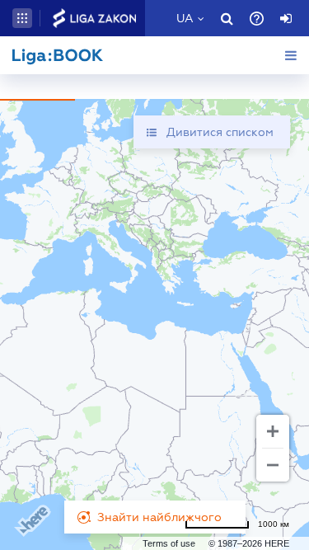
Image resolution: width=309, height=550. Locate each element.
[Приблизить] (272, 431)
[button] (22, 18)
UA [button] (185, 18)
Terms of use (169, 543)
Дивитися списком (220, 132)
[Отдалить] (272, 465)
